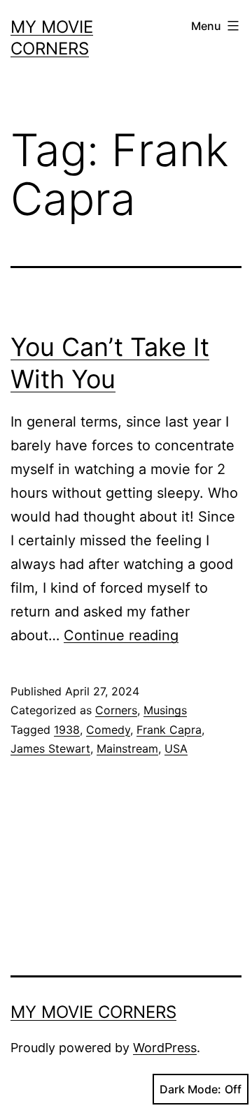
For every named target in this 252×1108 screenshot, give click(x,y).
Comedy (108, 730)
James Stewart (50, 748)
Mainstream (127, 748)
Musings (165, 710)
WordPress (165, 1047)
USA (176, 748)
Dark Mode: (190, 1089)
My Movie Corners (93, 1012)
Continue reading (121, 635)
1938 (67, 730)
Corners (116, 710)
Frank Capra (169, 730)
